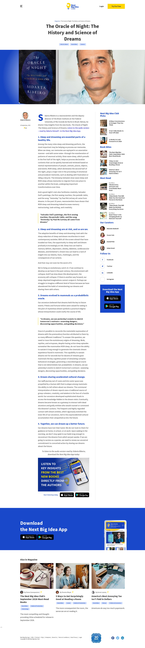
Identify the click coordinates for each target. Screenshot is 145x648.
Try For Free (116, 6)
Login (101, 6)
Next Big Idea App (24, 637)
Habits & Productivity (37, 606)
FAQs (42, 637)
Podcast (37, 637)
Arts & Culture (64, 44)
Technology (25, 609)
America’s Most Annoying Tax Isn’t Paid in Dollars (107, 598)
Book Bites (74, 44)
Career (68, 603)
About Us (54, 637)
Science (83, 44)
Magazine (57, 21)
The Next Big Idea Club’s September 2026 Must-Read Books (34, 599)
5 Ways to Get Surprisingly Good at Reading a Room (69, 598)
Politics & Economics (115, 603)
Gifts (32, 637)
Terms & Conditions (63, 637)
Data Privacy (74, 637)
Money (104, 603)
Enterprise (47, 637)
